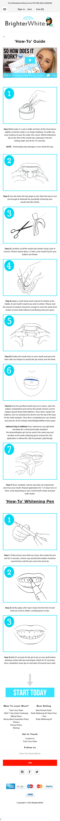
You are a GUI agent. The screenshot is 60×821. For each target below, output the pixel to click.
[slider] (27, 75)
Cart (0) (40, 9)
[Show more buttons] (54, 75)
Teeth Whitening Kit (44, 719)
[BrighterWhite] (30, 28)
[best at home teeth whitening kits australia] (30, 697)
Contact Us (30, 738)
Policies (16, 722)
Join (29, 9)
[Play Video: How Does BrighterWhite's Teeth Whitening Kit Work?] (30, 60)
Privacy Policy (16, 725)
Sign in (21, 9)
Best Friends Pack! (44, 710)
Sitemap (16, 728)
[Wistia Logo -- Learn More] (48, 75)
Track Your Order (16, 710)
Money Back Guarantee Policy (16, 719)
